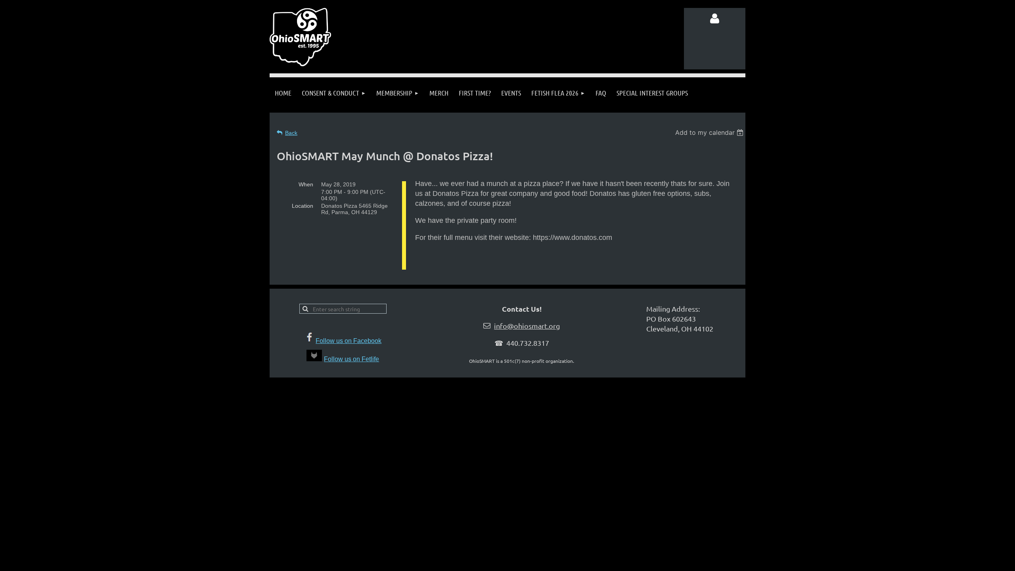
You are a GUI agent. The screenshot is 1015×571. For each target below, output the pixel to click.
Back (291, 133)
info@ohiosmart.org (527, 326)
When (306, 184)
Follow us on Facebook (348, 340)
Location (302, 206)
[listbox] (710, 132)
